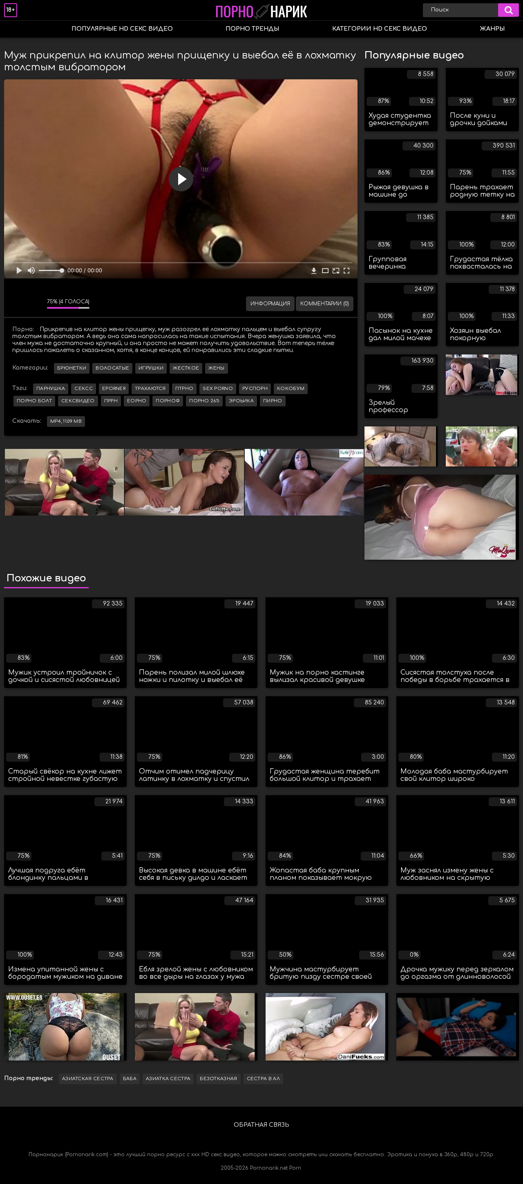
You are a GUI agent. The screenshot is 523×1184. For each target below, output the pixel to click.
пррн (111, 401)
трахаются (150, 388)
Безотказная (218, 1078)
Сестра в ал (263, 1078)
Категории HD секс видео (379, 29)
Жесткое (186, 368)
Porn (295, 1168)
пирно (272, 401)
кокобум (290, 388)
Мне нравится (16, 303)
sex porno (218, 388)
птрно (184, 388)
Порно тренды (252, 29)
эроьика (241, 401)
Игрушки (151, 368)
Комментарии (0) (324, 304)
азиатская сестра (88, 1078)
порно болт (34, 401)
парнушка (50, 388)
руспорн (255, 388)
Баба (129, 1078)
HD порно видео (18, 29)
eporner (113, 388)
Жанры (492, 29)
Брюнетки (71, 368)
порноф (168, 401)
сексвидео (78, 401)
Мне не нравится (35, 303)
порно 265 (204, 401)
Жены (216, 368)
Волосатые (112, 368)
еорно (137, 401)
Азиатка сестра (168, 1078)
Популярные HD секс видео (122, 29)
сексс (83, 388)
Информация (270, 304)
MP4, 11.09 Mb (66, 421)
